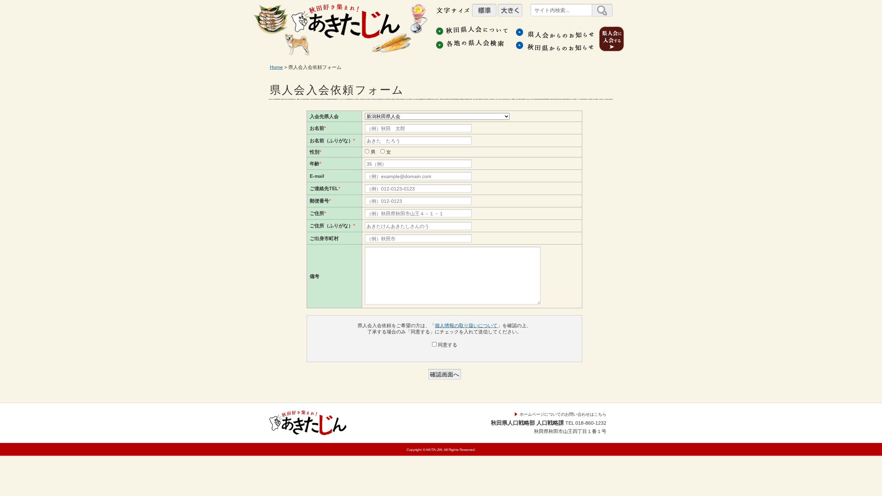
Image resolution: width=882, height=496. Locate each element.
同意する (447, 345)
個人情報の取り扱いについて (466, 325)
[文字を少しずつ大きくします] (510, 10)
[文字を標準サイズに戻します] (484, 10)
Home (276, 67)
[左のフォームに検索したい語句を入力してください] (602, 10)
